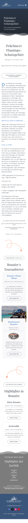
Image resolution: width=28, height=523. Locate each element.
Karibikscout (17, 485)
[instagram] (15, 509)
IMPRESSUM (21, 513)
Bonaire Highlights (19, 487)
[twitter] (12, 509)
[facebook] (9, 509)
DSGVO (14, 515)
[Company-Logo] (6, 2)
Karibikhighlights (8, 487)
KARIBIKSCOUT (13, 513)
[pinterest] (19, 509)
